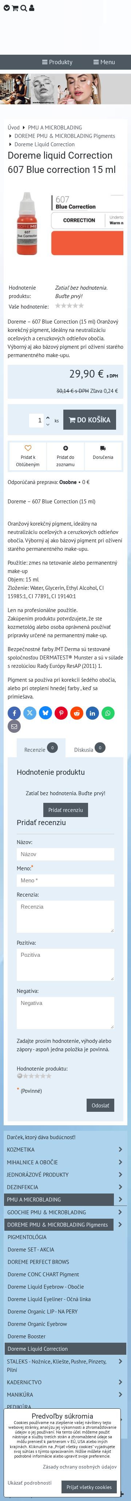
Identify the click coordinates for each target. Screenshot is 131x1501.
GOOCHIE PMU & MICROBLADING (46, 1212)
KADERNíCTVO (24, 1382)
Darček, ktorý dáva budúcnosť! (41, 1137)
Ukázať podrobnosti (30, 1483)
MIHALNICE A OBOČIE (32, 1162)
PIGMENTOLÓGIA (27, 1237)
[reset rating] (20, 1076)
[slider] (69, 306)
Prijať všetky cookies (89, 1486)
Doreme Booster (26, 1336)
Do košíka (93, 419)
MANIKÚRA (20, 1394)
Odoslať (100, 1105)
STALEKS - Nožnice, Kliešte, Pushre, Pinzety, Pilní (56, 1365)
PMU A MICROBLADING (34, 1199)
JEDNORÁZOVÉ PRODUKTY (37, 1174)
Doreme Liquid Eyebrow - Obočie (46, 1286)
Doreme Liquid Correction (38, 1348)
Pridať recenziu (65, 809)
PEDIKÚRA (19, 1407)
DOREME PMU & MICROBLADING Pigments (57, 1224)
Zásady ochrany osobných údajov (80, 1466)
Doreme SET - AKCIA (31, 1249)
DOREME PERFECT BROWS (38, 1261)
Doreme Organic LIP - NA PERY (43, 1311)
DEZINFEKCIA (22, 1187)
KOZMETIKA (21, 1149)
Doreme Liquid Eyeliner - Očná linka (49, 1299)
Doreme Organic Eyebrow (37, 1323)
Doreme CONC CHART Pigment (43, 1274)
